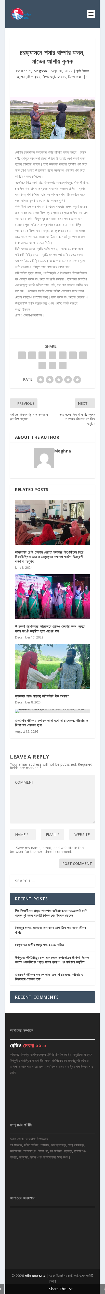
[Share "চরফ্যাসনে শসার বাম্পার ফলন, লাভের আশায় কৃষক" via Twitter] (32, 355)
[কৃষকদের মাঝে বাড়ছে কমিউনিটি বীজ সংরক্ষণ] (52, 666)
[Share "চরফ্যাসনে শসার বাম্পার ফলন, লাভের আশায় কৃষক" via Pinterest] (63, 355)
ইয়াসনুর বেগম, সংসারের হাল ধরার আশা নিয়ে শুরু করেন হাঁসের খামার (50, 930)
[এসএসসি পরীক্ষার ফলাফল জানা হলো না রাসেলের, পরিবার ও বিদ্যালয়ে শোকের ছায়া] (52, 711)
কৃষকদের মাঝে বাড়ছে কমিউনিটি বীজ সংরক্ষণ (42, 696)
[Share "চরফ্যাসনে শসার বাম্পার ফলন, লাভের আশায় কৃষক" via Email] (52, 365)
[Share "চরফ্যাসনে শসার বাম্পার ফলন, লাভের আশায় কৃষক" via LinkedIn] (73, 355)
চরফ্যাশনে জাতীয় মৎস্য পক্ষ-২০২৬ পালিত (39, 944)
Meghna (40, 71)
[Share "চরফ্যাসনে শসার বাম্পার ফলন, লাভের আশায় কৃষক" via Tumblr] (52, 355)
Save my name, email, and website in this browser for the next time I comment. (47, 849)
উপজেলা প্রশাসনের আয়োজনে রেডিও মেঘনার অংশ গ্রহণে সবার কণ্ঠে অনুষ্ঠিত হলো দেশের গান (50, 628)
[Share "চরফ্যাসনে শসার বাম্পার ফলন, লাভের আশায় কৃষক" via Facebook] (22, 355)
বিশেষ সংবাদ (75, 76)
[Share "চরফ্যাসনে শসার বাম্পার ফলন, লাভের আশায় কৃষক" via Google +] (42, 355)
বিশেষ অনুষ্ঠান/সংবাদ (54, 76)
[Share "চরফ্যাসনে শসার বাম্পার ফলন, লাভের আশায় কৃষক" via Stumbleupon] (42, 365)
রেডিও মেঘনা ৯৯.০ (35, 1275)
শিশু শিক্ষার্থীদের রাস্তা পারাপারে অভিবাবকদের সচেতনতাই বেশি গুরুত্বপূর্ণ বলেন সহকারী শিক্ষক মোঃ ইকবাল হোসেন (51, 913)
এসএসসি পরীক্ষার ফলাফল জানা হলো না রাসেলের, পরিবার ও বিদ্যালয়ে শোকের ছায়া (51, 722)
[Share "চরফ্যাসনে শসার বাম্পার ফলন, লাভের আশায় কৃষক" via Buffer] (83, 355)
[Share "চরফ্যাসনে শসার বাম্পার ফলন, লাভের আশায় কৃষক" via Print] (63, 365)
